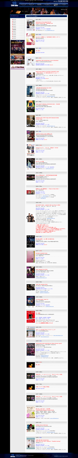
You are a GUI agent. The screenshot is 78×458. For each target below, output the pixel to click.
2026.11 (14, 24)
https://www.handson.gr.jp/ (58, 335)
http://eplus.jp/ (43, 198)
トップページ (23, 5)
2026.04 (14, 36)
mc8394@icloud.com (44, 356)
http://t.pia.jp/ (43, 197)
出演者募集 (56, 5)
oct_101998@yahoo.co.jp (49, 30)
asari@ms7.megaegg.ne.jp (44, 292)
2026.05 (14, 34)
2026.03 (14, 38)
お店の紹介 (39, 5)
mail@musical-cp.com (50, 168)
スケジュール (31, 5)
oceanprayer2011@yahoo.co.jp (41, 277)
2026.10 (14, 26)
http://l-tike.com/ (46, 195)
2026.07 (14, 31)
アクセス (64, 5)
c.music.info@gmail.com (54, 418)
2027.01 (14, 21)
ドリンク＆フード (48, 5)
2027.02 (14, 19)
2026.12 (14, 22)
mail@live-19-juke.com (51, 96)
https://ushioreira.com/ (45, 336)
